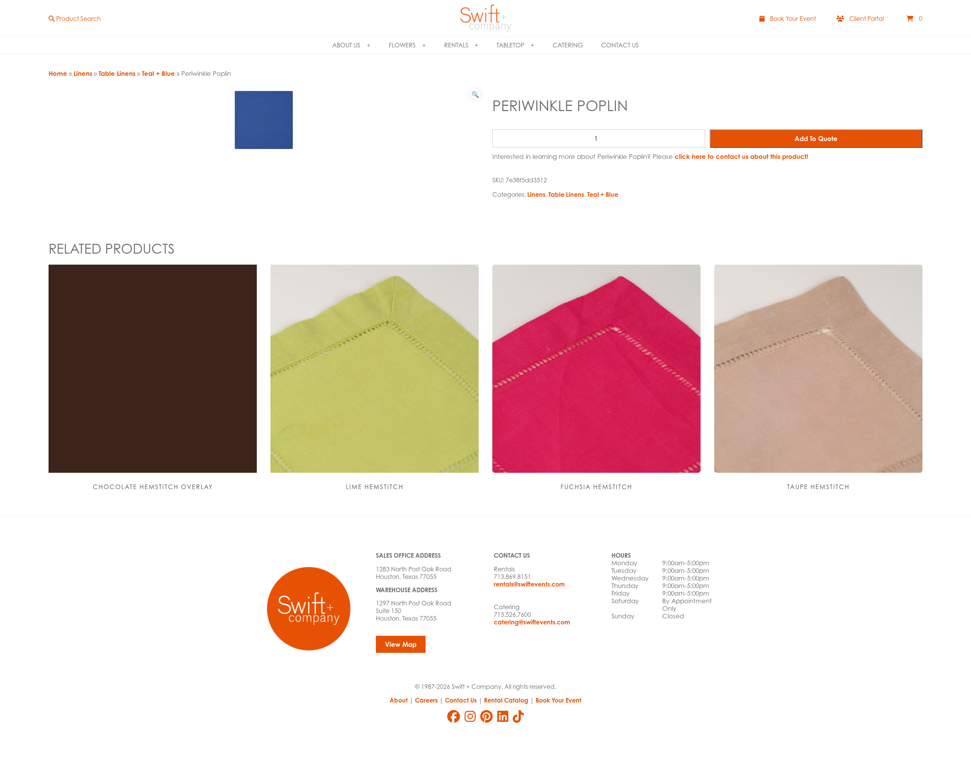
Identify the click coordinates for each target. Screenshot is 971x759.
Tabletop (510, 45)
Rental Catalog (506, 700)
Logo (485, 18)
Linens (83, 73)
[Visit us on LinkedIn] (502, 716)
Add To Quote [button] (816, 139)
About (399, 700)
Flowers (402, 45)
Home (58, 73)
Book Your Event (558, 700)
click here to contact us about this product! (741, 156)
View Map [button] (400, 644)
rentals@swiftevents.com (529, 584)
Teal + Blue (158, 73)
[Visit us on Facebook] (453, 716)
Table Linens (117, 73)
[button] (75, 18)
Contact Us (620, 45)
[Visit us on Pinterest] (486, 716)
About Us (346, 45)
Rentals (456, 45)
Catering (568, 45)
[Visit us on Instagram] (470, 716)
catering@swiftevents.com (532, 622)
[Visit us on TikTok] (518, 716)
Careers (426, 700)
